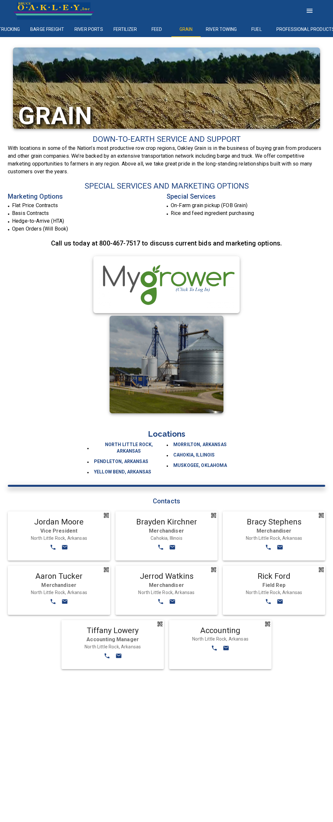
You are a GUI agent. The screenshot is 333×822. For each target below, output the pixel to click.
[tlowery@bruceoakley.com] (118, 657)
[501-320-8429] (107, 657)
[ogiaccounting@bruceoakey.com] (226, 649)
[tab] (47, 29)
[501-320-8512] (214, 649)
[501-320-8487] (268, 548)
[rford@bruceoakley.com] (280, 602)
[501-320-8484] (160, 602)
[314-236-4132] (160, 548)
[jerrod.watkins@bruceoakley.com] (172, 602)
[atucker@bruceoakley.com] (64, 602)
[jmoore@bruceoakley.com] (64, 548)
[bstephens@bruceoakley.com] (280, 548)
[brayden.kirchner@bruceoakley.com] (172, 548)
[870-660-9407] (268, 602)
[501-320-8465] (53, 602)
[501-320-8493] (53, 548)
